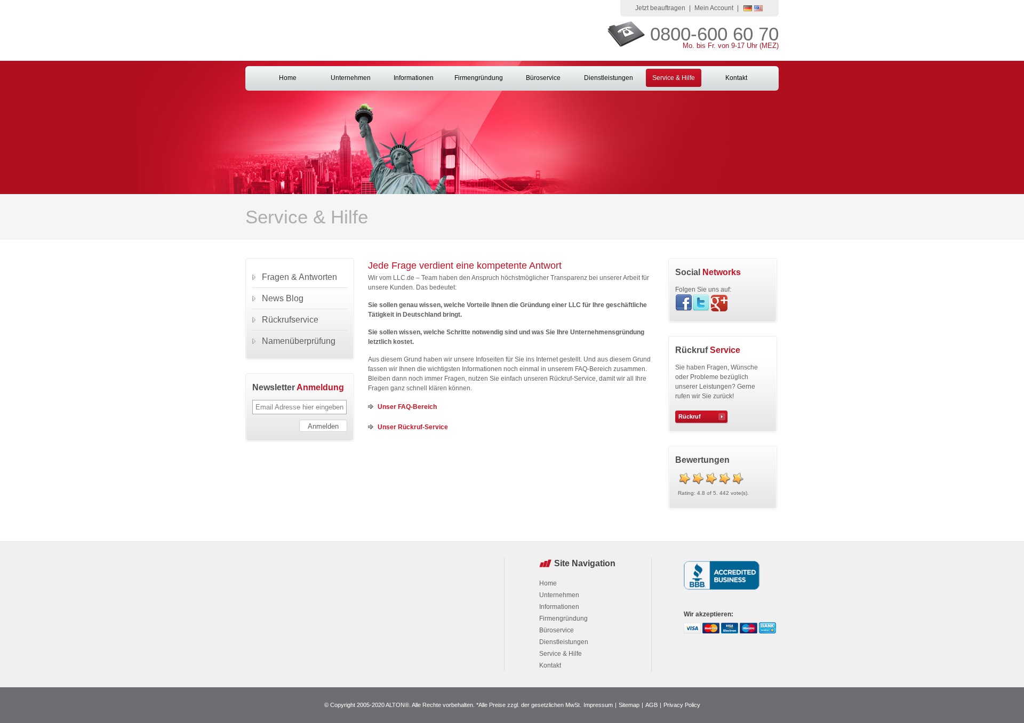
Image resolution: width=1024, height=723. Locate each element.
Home (288, 78)
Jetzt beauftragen (660, 8)
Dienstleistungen (608, 78)
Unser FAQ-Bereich (407, 407)
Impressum (598, 705)
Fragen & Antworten (299, 277)
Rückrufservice (290, 319)
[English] (758, 9)
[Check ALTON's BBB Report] (722, 591)
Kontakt (736, 78)
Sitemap (629, 705)
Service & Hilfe (673, 78)
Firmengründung (478, 78)
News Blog (282, 298)
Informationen (414, 78)
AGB (651, 705)
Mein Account (713, 8)
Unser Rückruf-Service (413, 427)
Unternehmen (351, 78)
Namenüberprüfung (298, 341)
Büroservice (543, 78)
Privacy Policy (681, 705)
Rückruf (689, 416)
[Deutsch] (747, 9)
